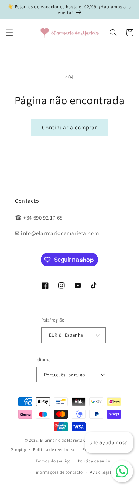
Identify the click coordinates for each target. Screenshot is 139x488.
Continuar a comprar (69, 127)
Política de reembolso (54, 449)
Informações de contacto (58, 472)
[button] (9, 32)
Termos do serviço (53, 461)
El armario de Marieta (61, 440)
